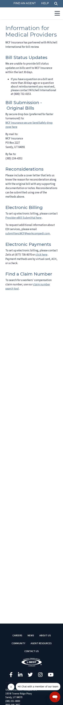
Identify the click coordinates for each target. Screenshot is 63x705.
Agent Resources (41, 643)
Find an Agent (24, 3)
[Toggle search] (56, 4)
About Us (45, 635)
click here (41, 255)
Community (18, 643)
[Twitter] (30, 674)
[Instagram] (40, 674)
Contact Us (31, 651)
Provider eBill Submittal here (23, 218)
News (31, 635)
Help (45, 3)
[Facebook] (11, 674)
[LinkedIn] (20, 674)
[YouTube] (51, 674)
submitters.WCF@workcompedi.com (27, 234)
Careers (17, 635)
